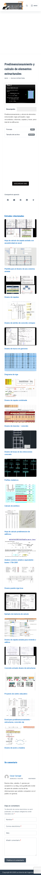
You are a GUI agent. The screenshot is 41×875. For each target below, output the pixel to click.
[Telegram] (33, 200)
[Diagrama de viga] (20, 362)
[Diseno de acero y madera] (20, 736)
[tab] (11, 109)
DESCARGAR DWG (20, 183)
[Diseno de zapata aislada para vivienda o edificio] (20, 627)
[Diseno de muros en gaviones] (20, 336)
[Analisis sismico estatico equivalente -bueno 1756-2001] (20, 548)
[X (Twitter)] (14, 200)
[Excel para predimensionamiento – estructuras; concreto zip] (20, 707)
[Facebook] (8, 200)
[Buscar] (27, 5)
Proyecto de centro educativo (16, 694)
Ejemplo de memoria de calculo (17, 614)
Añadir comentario (13, 840)
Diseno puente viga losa (14, 588)
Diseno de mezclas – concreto (16, 426)
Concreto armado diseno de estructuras (20, 668)
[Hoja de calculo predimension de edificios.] (20, 519)
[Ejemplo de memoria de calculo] (20, 602)
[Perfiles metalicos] (20, 468)
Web (7, 833)
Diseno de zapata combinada (16, 400)
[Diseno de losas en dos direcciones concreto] (20, 439)
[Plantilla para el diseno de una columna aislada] (20, 257)
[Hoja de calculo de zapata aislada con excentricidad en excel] (20, 228)
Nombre (9, 820)
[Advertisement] (20, 32)
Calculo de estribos (12, 506)
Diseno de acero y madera (15, 748)
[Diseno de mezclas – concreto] (20, 414)
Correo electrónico (13, 826)
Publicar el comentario (15, 860)
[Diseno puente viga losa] (20, 576)
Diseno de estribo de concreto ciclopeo (20, 323)
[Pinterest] (20, 200)
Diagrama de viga (11, 374)
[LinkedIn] (27, 200)
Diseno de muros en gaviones (16, 349)
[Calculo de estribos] (20, 494)
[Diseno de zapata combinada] (20, 388)
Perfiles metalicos (12, 480)
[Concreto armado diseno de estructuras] (20, 656)
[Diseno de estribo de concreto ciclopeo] (20, 311)
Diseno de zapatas (12, 297)
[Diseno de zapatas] (20, 285)
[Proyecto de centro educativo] (20, 682)
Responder (31, 778)
